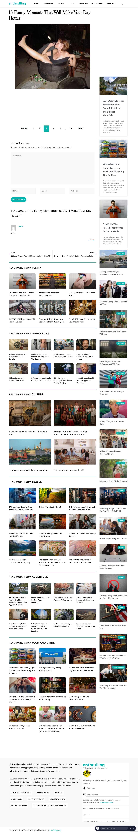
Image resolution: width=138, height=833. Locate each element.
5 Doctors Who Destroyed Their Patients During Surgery (63, 380)
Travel (71, 3)
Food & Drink (97, 3)
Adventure (83, 3)
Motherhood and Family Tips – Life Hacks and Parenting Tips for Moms (22, 670)
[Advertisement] (52, 107)
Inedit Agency (55, 830)
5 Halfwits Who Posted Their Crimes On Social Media (113, 228)
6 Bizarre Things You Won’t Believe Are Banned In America (113, 597)
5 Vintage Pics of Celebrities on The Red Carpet (85, 356)
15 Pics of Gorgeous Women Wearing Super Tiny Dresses (40, 356)
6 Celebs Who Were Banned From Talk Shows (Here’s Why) (113, 656)
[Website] (81, 191)
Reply (90, 239)
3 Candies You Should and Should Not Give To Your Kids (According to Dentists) (51, 728)
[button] (121, 3)
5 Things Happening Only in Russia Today (28, 470)
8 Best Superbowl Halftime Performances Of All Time (110, 362)
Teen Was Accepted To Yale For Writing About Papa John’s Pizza (18, 626)
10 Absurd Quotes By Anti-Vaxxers (113, 538)
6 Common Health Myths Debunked (113, 481)
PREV (24, 128)
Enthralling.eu (16, 764)
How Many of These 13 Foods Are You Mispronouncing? (113, 686)
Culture (61, 3)
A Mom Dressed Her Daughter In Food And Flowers (85, 599)
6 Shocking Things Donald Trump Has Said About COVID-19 (113, 509)
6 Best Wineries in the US (50, 507)
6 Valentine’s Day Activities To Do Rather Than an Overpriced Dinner (22, 699)
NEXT (80, 128)
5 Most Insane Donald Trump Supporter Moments (85, 380)
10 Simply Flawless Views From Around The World (85, 626)
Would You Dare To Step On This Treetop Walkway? (40, 599)
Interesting (48, 3)
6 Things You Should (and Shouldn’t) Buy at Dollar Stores (111, 273)
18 (70, 128)
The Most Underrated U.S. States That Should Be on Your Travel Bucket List (52, 562)
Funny (36, 3)
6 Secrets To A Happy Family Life (69, 470)
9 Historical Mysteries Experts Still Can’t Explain (17, 356)
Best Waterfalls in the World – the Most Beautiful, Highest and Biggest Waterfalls (113, 108)
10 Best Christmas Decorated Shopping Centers (111, 452)
